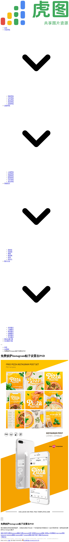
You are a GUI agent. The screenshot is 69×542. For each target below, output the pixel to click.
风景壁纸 (11, 102)
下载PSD (3, 537)
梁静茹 (10, 250)
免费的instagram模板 (38, 533)
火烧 (9, 540)
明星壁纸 (11, 96)
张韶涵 (10, 251)
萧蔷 (9, 253)
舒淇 (9, 257)
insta (57, 533)
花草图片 (11, 327)
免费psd (47, 533)
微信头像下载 (8, 339)
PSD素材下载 (8, 341)
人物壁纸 (11, 172)
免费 (5, 533)
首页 (5, 28)
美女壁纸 (11, 100)
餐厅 (36, 535)
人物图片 (11, 329)
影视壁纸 (11, 177)
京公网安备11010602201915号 (31, 540)
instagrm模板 (28, 535)
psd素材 (6, 349)
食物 (2, 533)
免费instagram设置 (25, 533)
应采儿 (10, 259)
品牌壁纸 (11, 176)
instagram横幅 (11, 535)
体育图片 (11, 331)
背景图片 (11, 335)
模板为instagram (43, 535)
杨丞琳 (10, 255)
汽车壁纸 (11, 98)
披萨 (33, 535)
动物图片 (11, 333)
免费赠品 (53, 533)
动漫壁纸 (11, 103)
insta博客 (62, 533)
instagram (3, 535)
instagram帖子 (19, 535)
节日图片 (11, 337)
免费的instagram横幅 (13, 533)
